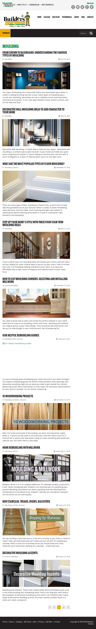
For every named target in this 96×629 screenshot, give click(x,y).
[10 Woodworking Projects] (36, 416)
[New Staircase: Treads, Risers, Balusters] (36, 521)
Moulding (8, 59)
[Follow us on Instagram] (78, 7)
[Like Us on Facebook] (73, 7)
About (76, 17)
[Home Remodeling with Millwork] (36, 467)
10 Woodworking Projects (17, 396)
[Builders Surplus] (16, 19)
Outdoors (15, 400)
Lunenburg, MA (34, 5)
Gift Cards (27, 622)
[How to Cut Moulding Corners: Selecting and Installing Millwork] (36, 303)
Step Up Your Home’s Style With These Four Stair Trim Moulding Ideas (32, 223)
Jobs (83, 17)
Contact (90, 17)
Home (39, 17)
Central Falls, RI (9, 5)
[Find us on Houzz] (92, 7)
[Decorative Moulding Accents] (36, 573)
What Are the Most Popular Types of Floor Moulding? (33, 164)
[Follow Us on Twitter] (82, 7)
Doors (14, 339)
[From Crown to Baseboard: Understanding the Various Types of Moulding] (36, 75)
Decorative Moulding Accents (20, 553)
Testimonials (67, 17)
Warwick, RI (9, 6)
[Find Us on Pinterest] (87, 7)
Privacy (41, 622)
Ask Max (49, 622)
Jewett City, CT (22, 5)
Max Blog (56, 17)
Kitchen (20, 339)
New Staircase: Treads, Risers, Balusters (26, 501)
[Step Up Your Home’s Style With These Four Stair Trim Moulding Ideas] (36, 245)
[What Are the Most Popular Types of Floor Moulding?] (36, 186)
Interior (7, 285)
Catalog (47, 17)
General (15, 167)
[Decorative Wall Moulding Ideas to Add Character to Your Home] (36, 132)
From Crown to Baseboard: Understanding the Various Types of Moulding (34, 54)
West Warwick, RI (48, 5)
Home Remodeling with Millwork (21, 447)
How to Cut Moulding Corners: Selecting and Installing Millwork (35, 280)
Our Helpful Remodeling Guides (20, 335)
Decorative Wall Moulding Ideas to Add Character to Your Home (33, 110)
